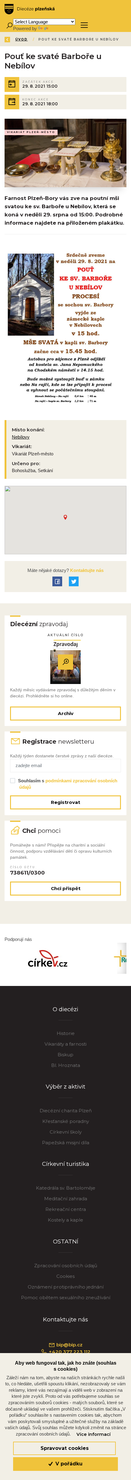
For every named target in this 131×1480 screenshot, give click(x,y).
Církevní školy (66, 1132)
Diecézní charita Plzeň (66, 1111)
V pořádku (68, 1464)
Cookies (65, 1276)
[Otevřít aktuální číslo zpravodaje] (65, 662)
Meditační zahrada (65, 1198)
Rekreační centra (65, 1209)
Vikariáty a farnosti (65, 1044)
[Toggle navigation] (84, 25)
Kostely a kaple (65, 1220)
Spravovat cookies (65, 1448)
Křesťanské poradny (65, 1121)
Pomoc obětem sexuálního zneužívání (65, 1297)
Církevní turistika (65, 1163)
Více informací (93, 1434)
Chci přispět (65, 888)
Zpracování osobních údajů (65, 1265)
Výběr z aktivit (65, 1086)
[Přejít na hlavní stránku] (30, 9)
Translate (58, 28)
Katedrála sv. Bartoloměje (65, 1188)
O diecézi (65, 1009)
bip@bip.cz (69, 1345)
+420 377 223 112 (69, 1352)
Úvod (21, 39)
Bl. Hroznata (65, 1065)
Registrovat (65, 802)
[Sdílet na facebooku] (57, 581)
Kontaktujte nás (86, 570)
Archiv (65, 713)
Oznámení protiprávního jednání (66, 1287)
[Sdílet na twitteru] (74, 581)
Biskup (65, 1054)
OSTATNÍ (65, 1241)
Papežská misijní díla (65, 1142)
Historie (66, 1033)
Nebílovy (21, 437)
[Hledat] (9, 25)
